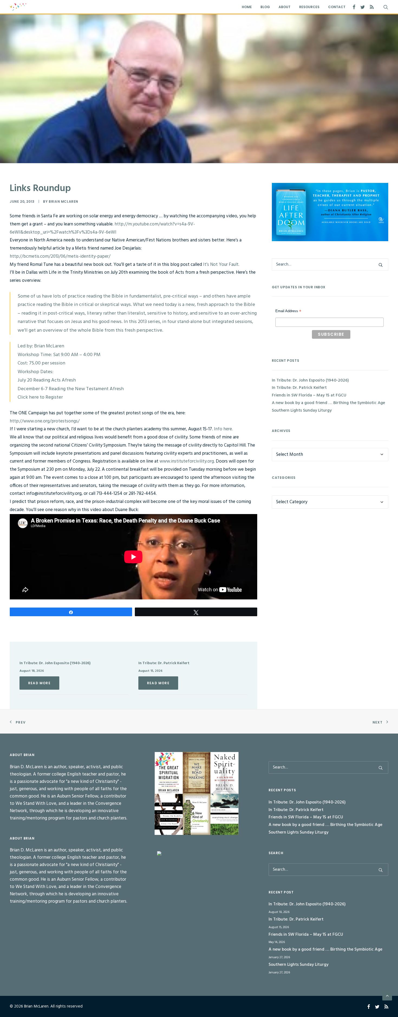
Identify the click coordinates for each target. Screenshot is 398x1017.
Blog (265, 7)
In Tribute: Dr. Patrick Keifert (164, 663)
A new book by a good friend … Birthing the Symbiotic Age (328, 402)
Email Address (288, 312)
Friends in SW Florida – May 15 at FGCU (309, 395)
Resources (309, 7)
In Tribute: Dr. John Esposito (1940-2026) (54, 663)
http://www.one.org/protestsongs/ (45, 421)
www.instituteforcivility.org (186, 461)
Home (247, 7)
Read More (39, 683)
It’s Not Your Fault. (220, 264)
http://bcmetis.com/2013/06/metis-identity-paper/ (60, 256)
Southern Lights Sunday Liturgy (302, 410)
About (285, 7)
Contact (336, 7)
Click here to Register (40, 397)
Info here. (223, 429)
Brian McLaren (63, 201)
